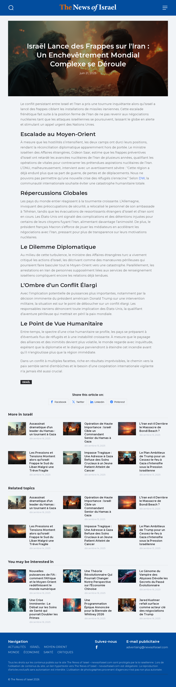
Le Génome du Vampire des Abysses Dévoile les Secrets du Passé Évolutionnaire (153, 578)
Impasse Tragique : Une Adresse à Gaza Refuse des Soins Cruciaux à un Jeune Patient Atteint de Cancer (98, 461)
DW (142, 178)
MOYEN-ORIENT (55, 647)
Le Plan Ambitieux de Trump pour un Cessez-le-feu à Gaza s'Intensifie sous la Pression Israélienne (152, 461)
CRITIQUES (65, 652)
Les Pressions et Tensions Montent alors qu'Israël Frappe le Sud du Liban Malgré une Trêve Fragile (42, 461)
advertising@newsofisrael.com (147, 647)
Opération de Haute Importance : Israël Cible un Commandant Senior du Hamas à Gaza (98, 432)
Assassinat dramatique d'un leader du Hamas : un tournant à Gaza (42, 429)
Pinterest (119, 402)
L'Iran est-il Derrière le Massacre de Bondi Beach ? (153, 427)
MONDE (13, 652)
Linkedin (99, 402)
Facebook (60, 402)
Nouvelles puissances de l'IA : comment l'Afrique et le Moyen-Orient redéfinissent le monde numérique (42, 580)
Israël (26, 382)
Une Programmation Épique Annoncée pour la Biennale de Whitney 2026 (98, 607)
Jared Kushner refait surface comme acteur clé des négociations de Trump (152, 607)
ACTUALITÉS (17, 647)
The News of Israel (22, 679)
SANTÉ (48, 652)
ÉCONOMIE (32, 652)
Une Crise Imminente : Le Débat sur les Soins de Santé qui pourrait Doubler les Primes (43, 609)
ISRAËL (35, 647)
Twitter (80, 402)
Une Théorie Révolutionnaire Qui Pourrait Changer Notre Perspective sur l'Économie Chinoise (98, 580)
